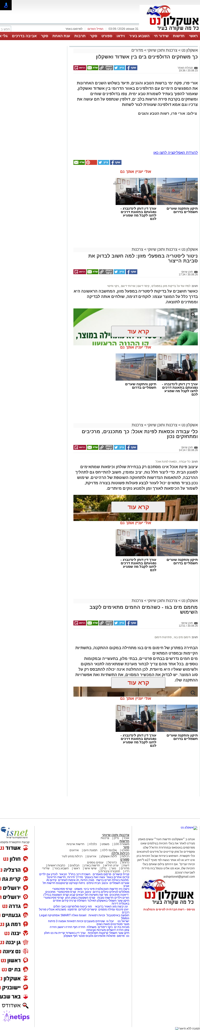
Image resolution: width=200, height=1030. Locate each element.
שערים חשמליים (119, 883)
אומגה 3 (61, 921)
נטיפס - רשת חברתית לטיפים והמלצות (169, 909)
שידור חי (161, 36)
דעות (126, 865)
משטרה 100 (121, 844)
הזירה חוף (79, 927)
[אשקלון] (170, 31)
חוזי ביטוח (86, 906)
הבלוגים (75, 865)
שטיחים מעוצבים (94, 921)
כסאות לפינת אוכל (166, 461)
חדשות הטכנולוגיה (106, 889)
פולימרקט (73, 906)
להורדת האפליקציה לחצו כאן (175, 152)
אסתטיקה (54, 915)
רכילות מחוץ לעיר (72, 856)
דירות (115, 903)
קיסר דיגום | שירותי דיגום (134, 285)
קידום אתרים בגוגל (117, 877)
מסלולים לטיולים (119, 892)
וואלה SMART (69, 915)
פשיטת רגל (91, 894)
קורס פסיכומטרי (66, 892)
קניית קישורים (121, 874)
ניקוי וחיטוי (113, 285)
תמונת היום (90, 850)
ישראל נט (123, 921)
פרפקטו (72, 909)
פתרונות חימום (163, 637)
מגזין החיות (87, 880)
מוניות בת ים (121, 927)
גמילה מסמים (106, 909)
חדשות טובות (105, 897)
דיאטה (124, 894)
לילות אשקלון (109, 856)
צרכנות (137, 249)
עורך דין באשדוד (76, 933)
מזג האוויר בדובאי (106, 906)
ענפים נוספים (95, 862)
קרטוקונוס (62, 883)
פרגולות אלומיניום (104, 936)
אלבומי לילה (109, 850)
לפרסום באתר (73, 29)
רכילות (125, 856)
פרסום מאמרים (102, 874)
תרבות (80, 36)
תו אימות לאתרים (68, 880)
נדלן (116, 838)
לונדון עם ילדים (48, 874)
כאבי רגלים (60, 906)
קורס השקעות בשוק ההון (80, 897)
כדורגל (125, 862)
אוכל (126, 838)
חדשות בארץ (92, 865)
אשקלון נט (189, 50)
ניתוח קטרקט (77, 883)
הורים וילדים (121, 897)
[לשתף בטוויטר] (119, 69)
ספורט (106, 36)
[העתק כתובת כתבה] (105, 69)
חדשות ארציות (75, 844)
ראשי (193, 36)
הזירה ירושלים (115, 930)
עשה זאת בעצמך (94, 877)
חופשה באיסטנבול (118, 915)
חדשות (179, 36)
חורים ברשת (103, 880)
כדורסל (112, 862)
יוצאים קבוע (77, 894)
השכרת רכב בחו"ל (79, 874)
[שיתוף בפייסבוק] (131, 69)
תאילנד (91, 900)
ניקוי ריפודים (105, 927)
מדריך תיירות (75, 877)
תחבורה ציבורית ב (109, 871)
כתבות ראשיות (56, 865)
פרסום (120, 936)
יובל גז (110, 921)
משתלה (91, 927)
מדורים (137, 50)
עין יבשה (122, 906)
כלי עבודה (184, 461)
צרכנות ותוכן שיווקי (162, 50)
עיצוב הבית (101, 883)
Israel (82, 915)
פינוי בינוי (89, 889)
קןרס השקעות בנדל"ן (56, 894)
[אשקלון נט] (189, 827)
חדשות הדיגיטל (56, 877)
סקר (93, 36)
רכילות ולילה (120, 853)
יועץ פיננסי (122, 909)
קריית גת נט (57, 933)
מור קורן (103, 894)
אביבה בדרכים (24, 36)
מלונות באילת (120, 880)
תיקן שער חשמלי (119, 933)
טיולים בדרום (100, 892)
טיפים (90, 883)
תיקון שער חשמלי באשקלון (113, 900)
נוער (113, 868)
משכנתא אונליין (56, 909)
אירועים (74, 850)
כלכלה (93, 844)
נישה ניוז (124, 889)
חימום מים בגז (181, 637)
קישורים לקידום (87, 909)
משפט (105, 844)
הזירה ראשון (65, 927)
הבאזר (63, 874)
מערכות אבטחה (96, 930)
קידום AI (51, 880)
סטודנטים (116, 924)
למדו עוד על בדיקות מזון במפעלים (170, 285)
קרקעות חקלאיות (97, 933)
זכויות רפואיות (97, 915)
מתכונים (50, 892)
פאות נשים (103, 924)
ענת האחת (61, 36)
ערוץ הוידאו (112, 865)
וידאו (121, 36)
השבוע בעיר (139, 36)
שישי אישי (90, 868)
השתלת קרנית (78, 900)
